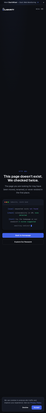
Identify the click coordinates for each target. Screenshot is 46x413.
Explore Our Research (23, 242)
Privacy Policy (35, 403)
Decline (25, 407)
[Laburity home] (8, 9)
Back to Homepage (23, 235)
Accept (37, 407)
